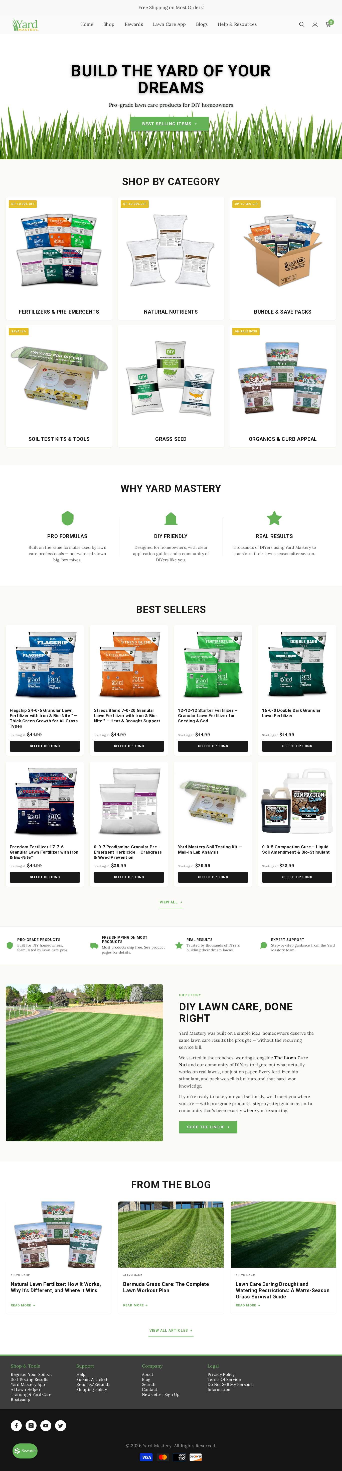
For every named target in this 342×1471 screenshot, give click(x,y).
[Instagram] (31, 1425)
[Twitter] (60, 1425)
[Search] (302, 24)
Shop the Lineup (206, 1127)
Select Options (45, 746)
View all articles (168, 1330)
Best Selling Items (167, 123)
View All (169, 902)
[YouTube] (45, 1425)
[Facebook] (16, 1425)
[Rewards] (25, 1450)
